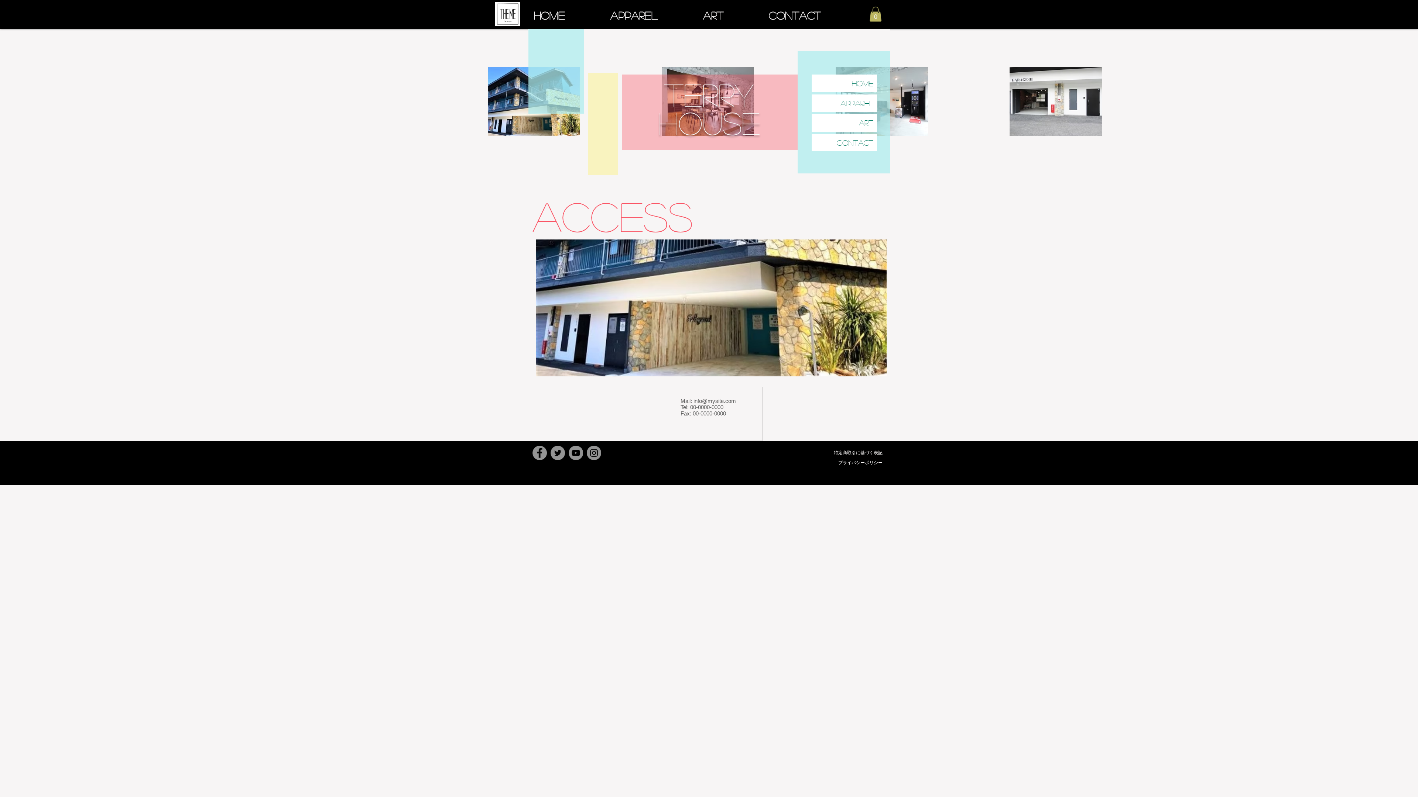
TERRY (709, 94)
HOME (862, 83)
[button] (875, 14)
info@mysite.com (714, 401)
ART (866, 123)
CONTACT (855, 142)
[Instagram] (594, 453)
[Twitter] (558, 453)
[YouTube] (576, 453)
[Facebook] (539, 453)
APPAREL (856, 103)
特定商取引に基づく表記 (858, 452)
